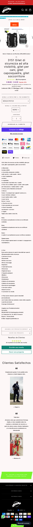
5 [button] (19, 50)
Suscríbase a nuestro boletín (16, 485)
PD (16, 57)
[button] (11, 79)
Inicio (4, 54)
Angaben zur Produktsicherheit (16, 329)
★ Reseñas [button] (17, 525)
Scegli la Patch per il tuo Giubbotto (15, 97)
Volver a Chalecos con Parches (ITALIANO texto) (17, 475)
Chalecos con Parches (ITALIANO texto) (18, 54)
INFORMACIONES (16, 496)
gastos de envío (18, 84)
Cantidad (16, 114)
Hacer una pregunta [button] (16, 352)
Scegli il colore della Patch (16, 105)
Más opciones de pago (16, 133)
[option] (16, 2)
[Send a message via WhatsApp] (3, 516)
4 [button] (18, 50)
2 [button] (15, 50)
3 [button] (16, 50)
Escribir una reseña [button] (16, 347)
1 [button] (13, 50)
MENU (14, 25)
